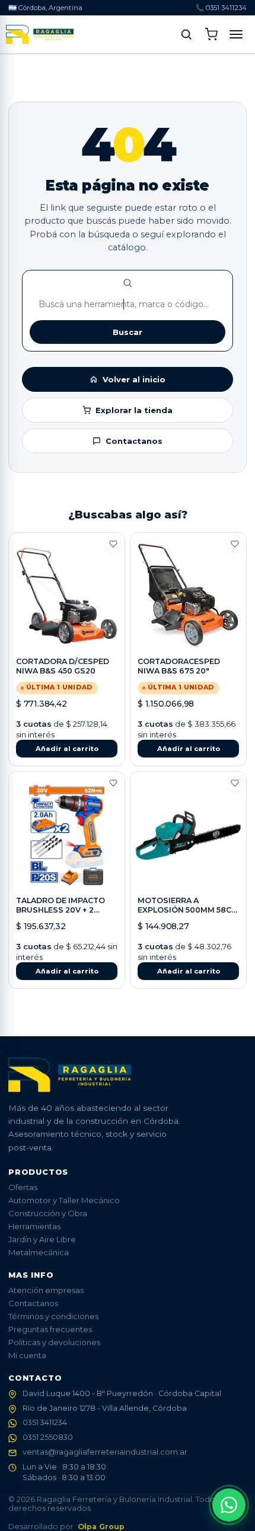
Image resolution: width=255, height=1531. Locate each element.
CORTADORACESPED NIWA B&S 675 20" (179, 666)
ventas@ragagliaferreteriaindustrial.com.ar (105, 1452)
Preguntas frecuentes (50, 1329)
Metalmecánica (38, 1252)
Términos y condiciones (53, 1316)
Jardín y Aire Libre (42, 1239)
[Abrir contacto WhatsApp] (229, 1505)
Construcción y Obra (47, 1213)
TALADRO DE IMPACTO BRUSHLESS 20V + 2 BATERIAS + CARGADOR (62, 910)
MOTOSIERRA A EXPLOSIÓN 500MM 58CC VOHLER (187, 910)
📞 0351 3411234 (221, 8)
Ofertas (22, 1187)
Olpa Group (101, 1526)
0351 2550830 (48, 1437)
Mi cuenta (27, 1355)
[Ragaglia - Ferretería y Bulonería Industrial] (40, 34)
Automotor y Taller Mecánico (64, 1200)
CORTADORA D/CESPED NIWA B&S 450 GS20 (62, 666)
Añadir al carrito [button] (67, 748)
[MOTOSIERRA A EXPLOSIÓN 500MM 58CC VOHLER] (188, 835)
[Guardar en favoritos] (113, 544)
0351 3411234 (45, 1422)
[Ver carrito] (211, 34)
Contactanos (134, 441)
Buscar (127, 332)
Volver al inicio (134, 379)
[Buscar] (186, 34)
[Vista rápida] (67, 640)
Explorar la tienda (134, 410)
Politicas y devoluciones (54, 1342)
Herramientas (34, 1226)
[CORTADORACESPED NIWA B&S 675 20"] (188, 596)
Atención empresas (46, 1290)
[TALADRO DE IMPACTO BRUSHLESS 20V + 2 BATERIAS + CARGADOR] (67, 835)
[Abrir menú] (236, 34)
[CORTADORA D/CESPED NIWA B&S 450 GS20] (67, 596)
